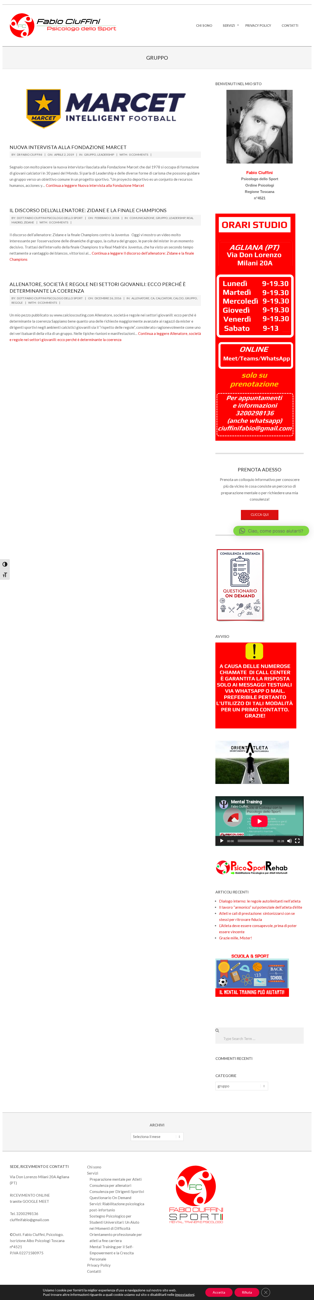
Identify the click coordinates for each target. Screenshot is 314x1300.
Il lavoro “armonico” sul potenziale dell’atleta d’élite (260, 907)
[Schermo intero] (297, 840)
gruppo (90, 154)
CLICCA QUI (260, 515)
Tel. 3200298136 (24, 1213)
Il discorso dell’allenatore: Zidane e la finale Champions (88, 210)
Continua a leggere (95, 185)
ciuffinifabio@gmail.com (29, 1220)
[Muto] (289, 840)
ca (153, 298)
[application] (259, 821)
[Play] (221, 840)
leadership (105, 154)
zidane (29, 222)
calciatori (164, 298)
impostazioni (184, 1294)
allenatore (140, 298)
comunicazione (142, 218)
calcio (178, 298)
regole (17, 302)
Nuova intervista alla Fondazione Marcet (68, 147)
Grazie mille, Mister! (235, 938)
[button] (271, 531)
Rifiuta (247, 1292)
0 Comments (138, 154)
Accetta (219, 1292)
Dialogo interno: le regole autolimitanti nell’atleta (260, 901)
